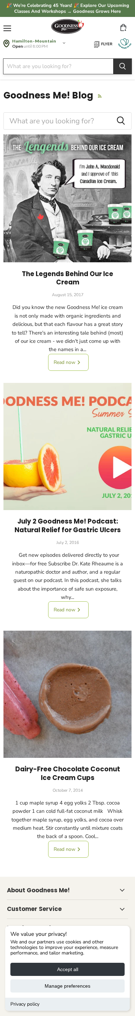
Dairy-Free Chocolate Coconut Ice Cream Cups (67, 773)
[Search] (122, 66)
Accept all (67, 969)
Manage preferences (67, 986)
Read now (65, 362)
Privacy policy (24, 1004)
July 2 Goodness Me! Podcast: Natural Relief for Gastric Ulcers (68, 525)
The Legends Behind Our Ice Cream (67, 278)
